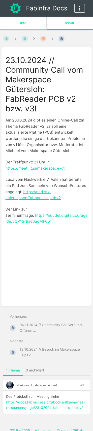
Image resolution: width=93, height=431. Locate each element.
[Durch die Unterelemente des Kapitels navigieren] (34, 38)
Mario (21, 385)
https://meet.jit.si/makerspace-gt (35, 168)
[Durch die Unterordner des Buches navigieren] (15, 38)
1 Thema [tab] (13, 370)
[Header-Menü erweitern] (79, 8)
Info (23, 23)
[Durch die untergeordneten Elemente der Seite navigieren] (52, 38)
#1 (82, 385)
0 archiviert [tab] (35, 370)
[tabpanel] (46, 399)
